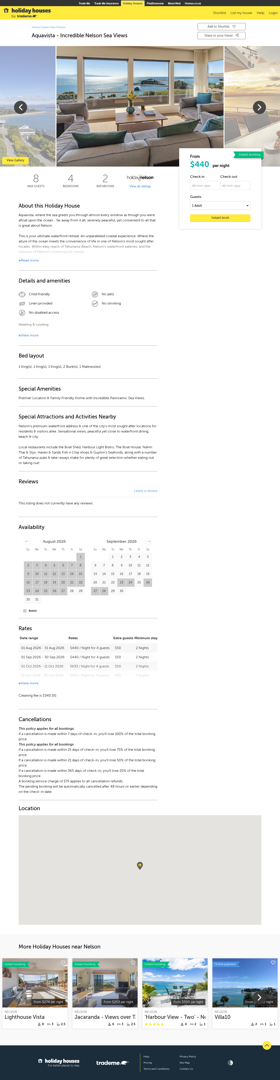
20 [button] (63, 582)
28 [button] (72, 591)
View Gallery (15, 160)
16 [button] (28, 582)
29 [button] (80, 591)
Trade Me (84, 3)
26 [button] (54, 591)
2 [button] (28, 565)
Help (146, 1056)
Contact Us (186, 1068)
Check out (228, 177)
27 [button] (63, 591)
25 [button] (45, 591)
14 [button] (72, 574)
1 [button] (80, 557)
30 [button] (28, 599)
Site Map (185, 1062)
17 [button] (36, 582)
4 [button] (46, 565)
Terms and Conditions (156, 1068)
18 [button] (45, 582)
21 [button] (72, 582)
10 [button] (37, 574)
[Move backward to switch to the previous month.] (27, 541)
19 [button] (54, 582)
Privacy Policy (188, 1056)
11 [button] (45, 574)
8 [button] (81, 565)
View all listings (140, 186)
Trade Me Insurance (106, 3)
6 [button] (63, 565)
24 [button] (37, 591)
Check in (197, 177)
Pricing (148, 1062)
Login (273, 13)
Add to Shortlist (218, 26)
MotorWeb (174, 3)
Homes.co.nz (193, 3)
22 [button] (80, 582)
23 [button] (28, 591)
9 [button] (28, 574)
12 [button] (54, 574)
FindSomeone (155, 3)
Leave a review (146, 491)
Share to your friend (219, 35)
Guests (195, 197)
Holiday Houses (133, 3)
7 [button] (72, 565)
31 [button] (36, 599)
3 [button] (37, 565)
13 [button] (63, 574)
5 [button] (54, 565)
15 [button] (80, 574)
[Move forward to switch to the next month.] (148, 541)
